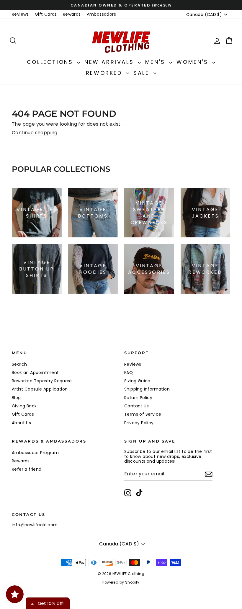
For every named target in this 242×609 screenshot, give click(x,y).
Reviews (20, 14)
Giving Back (24, 406)
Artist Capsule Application (40, 389)
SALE (142, 73)
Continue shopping (35, 132)
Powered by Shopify (120, 582)
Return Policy (138, 398)
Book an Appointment (35, 372)
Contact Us (136, 406)
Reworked (105, 73)
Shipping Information (147, 389)
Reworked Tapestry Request (42, 381)
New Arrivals (110, 62)
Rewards (72, 14)
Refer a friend (27, 469)
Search (19, 364)
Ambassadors (101, 14)
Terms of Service (142, 414)
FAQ (128, 372)
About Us (21, 423)
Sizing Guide (137, 381)
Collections (51, 62)
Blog (16, 398)
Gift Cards (46, 14)
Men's (156, 62)
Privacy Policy (139, 423)
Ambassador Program (35, 453)
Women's (193, 62)
